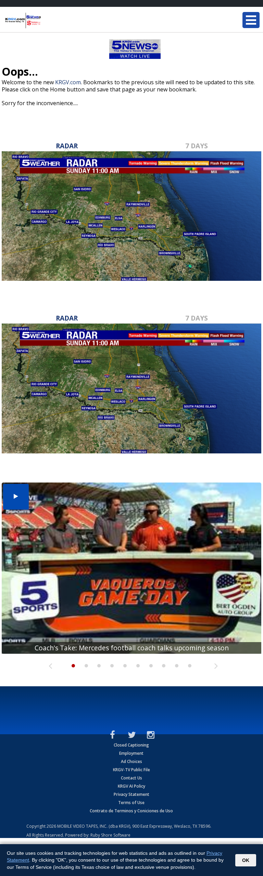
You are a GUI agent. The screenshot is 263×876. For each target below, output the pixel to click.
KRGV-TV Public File (131, 770)
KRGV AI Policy (131, 786)
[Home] (46, 20)
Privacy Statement (131, 794)
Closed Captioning (131, 745)
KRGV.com (68, 82)
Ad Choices (131, 761)
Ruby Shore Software (110, 835)
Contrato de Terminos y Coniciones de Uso (131, 811)
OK (245, 860)
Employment (131, 753)
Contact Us (131, 778)
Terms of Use (131, 802)
